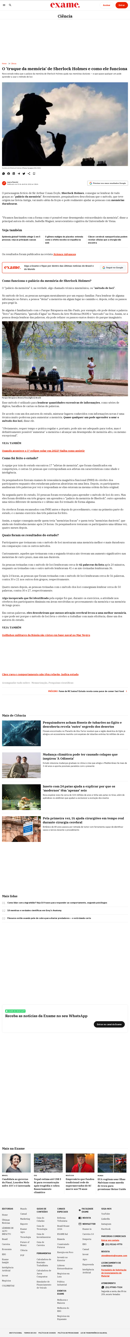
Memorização (39, 682)
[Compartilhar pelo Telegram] (18, 173)
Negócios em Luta (63, 1275)
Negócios (6, 1280)
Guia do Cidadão (41, 1219)
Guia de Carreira (41, 1243)
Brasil (5, 1239)
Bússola (61, 1239)
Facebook (105, 1229)
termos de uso (30, 1333)
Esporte (24, 1224)
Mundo (23, 1208)
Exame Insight (5, 1261)
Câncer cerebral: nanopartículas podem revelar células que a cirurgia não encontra (107, 239)
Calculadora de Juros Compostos (44, 1273)
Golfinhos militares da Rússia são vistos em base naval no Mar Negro (46, 635)
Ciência (65, 16)
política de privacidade (68, 1333)
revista (87, 1218)
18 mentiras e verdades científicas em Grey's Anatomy (34, 910)
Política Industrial (62, 1283)
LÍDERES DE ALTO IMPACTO (7, 1231)
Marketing (25, 1219)
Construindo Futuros (63, 1245)
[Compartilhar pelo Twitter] (23, 173)
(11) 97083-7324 (113, 1287)
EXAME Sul (62, 1234)
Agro (85, 1259)
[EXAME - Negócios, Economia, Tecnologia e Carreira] (65, 5)
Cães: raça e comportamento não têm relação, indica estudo (40, 674)
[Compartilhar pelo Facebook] (8, 173)
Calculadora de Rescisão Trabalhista (44, 1262)
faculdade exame (87, 1210)
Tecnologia (25, 1237)
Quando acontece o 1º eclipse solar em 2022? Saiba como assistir (43, 450)
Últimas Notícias (6, 1221)
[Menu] (4, 5)
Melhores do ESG (63, 1309)
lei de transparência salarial (94, 1333)
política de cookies (47, 1333)
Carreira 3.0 (88, 1234)
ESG (4, 1254)
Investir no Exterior (62, 1259)
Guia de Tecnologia (42, 1227)
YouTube (105, 1214)
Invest (5, 1275)
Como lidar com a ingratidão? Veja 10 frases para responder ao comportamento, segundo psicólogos (57, 902)
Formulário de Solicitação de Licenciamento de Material (113, 1273)
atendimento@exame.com (114, 1255)
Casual (23, 1214)
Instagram (106, 1224)
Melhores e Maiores (62, 1301)
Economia (7, 1249)
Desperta (87, 1239)
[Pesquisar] (10, 5)
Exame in (87, 1229)
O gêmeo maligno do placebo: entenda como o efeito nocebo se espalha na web (64, 239)
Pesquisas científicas (60, 682)
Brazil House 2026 (63, 1227)
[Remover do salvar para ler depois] (34, 173)
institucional (15, 1333)
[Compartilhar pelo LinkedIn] (13, 173)
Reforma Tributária (62, 1219)
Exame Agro (23, 1230)
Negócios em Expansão (63, 1317)
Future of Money (24, 1243)
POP (22, 1255)
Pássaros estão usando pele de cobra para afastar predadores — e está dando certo (49, 918)
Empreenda (88, 1264)
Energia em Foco (65, 1252)
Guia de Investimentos (44, 1235)
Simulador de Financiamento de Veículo (44, 1284)
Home (4, 63)
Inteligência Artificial (7, 1269)
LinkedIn (105, 1219)
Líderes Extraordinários (64, 1267)
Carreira (6, 1244)
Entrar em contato (110, 1240)
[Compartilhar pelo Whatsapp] (3, 173)
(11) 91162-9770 (113, 1244)
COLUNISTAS (8, 1285)
